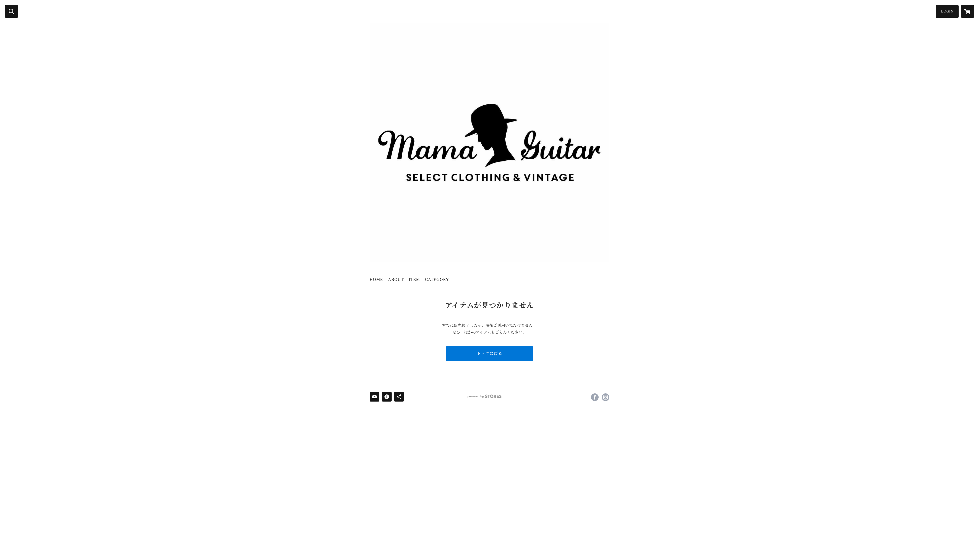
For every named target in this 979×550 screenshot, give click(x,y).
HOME (376, 279)
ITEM (414, 279)
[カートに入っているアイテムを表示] (967, 11)
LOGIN (947, 11)
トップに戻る (490, 353)
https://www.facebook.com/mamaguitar (595, 397)
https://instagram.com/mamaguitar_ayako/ (605, 397)
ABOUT (396, 279)
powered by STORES (484, 396)
